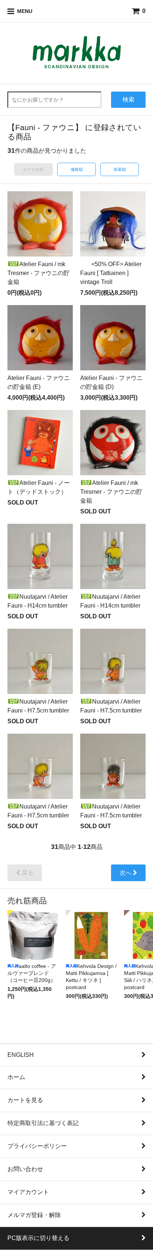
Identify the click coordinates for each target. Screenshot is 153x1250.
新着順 (120, 169)
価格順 (77, 169)
